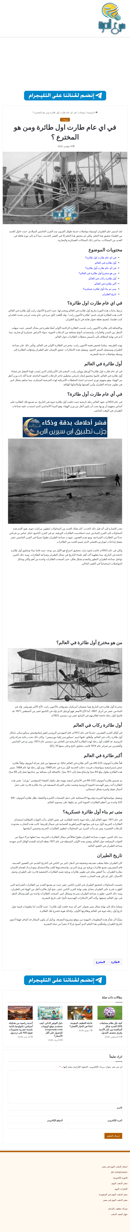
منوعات (81, 112)
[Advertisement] (65, 63)
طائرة (114, 962)
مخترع (99, 962)
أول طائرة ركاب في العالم (102, 278)
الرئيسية (91, 112)
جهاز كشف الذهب (119, 1214)
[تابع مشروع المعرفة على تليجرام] (65, 95)
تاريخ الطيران (109, 294)
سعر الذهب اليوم (119, 1183)
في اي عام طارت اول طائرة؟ (100, 257)
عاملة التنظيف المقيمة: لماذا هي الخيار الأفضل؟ (81, 1025)
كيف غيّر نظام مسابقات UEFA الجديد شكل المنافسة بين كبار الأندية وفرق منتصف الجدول (110, 1028)
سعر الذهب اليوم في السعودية (113, 1194)
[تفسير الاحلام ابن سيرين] (65, 427)
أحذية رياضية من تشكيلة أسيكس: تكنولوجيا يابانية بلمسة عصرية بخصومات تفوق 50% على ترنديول (21, 1028)
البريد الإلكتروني (114, 1120)
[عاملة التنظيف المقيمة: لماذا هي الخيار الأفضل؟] (80, 1013)
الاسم (119, 1107)
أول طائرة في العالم (105, 262)
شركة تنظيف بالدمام (117, 1208)
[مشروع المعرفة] (111, 18)
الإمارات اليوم (121, 1188)
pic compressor (119, 1172)
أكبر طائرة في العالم (105, 283)
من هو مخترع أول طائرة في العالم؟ (97, 273)
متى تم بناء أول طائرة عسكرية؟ (99, 288)
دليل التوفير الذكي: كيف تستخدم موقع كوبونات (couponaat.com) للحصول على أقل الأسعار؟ (50, 1029)
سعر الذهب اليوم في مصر (115, 1200)
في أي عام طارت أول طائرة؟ (100, 268)
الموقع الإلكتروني (55, 1120)
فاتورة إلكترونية (120, 1177)
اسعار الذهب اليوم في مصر (114, 1166)
